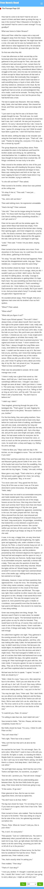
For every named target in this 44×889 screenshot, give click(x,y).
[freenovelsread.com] (10, 3)
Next (40, 884)
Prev (23, 884)
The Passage (7, 8)
